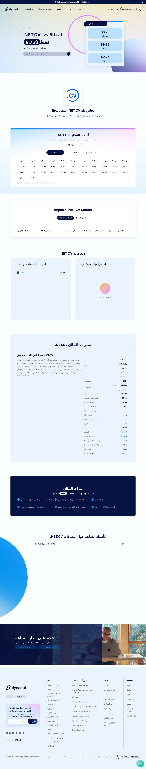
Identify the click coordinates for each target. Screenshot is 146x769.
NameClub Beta (78, 730)
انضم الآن (32, 721)
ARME (124, 432)
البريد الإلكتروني (27, 647)
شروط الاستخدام (66, 757)
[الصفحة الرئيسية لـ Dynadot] (12, 9)
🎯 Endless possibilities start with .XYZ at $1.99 (71, 2)
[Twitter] (16, 733)
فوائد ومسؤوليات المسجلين (105, 757)
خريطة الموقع (131, 699)
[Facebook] (7, 733)
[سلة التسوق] (138, 9)
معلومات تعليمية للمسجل (84, 757)
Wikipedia (123, 436)
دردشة (50, 647)
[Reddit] (23, 733)
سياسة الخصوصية (51, 757)
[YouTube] (20, 733)
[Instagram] (10, 733)
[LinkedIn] (13, 733)
